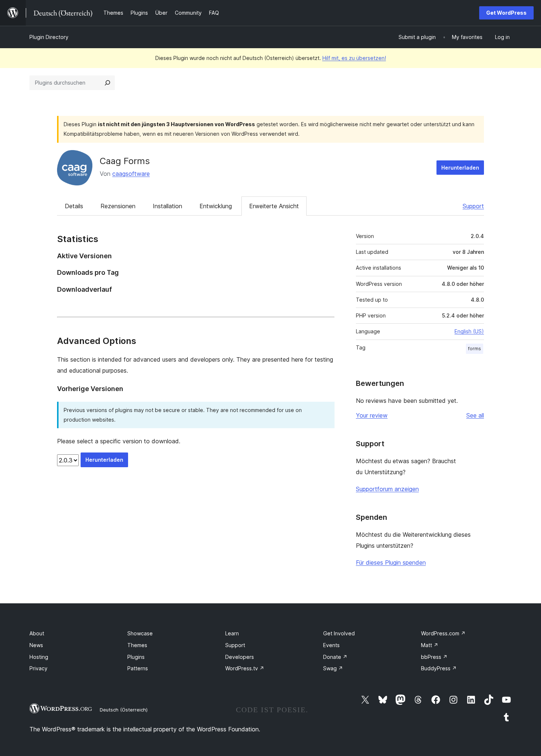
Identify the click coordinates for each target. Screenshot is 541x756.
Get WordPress (506, 13)
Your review (372, 415)
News (36, 645)
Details (74, 206)
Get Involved (339, 633)
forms (474, 348)
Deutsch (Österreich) (124, 710)
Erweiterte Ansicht (274, 206)
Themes (137, 645)
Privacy (38, 668)
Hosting (38, 657)
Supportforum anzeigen (387, 489)
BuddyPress (439, 668)
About (36, 633)
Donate (335, 657)
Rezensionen (117, 206)
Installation (167, 206)
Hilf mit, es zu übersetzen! (354, 58)
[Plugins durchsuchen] (107, 82)
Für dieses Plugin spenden (391, 562)
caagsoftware (131, 173)
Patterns (137, 668)
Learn (232, 633)
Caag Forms (125, 161)
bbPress (434, 657)
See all (475, 415)
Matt (429, 645)
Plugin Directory (48, 37)
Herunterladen (460, 167)
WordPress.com (443, 633)
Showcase (140, 633)
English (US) (469, 331)
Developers (239, 657)
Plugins (136, 657)
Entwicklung (215, 206)
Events (331, 645)
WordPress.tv (244, 668)
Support (473, 206)
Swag (333, 668)
